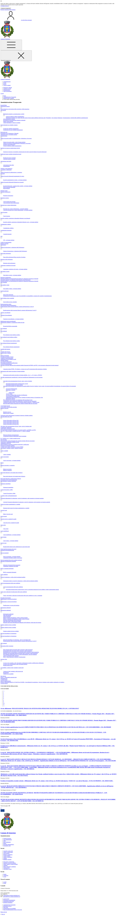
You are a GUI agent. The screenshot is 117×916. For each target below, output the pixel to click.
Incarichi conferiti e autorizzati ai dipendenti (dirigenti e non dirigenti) (15, 218)
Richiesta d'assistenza (7, 902)
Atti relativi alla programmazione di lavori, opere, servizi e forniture (17, 381)
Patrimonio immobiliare (6, 483)
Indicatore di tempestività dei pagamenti (11, 565)
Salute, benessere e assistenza (9, 866)
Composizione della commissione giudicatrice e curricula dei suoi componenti (19, 401)
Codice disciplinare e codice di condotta (11, 122)
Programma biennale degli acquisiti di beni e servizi (17, 383)
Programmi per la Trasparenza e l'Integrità (9, 133)
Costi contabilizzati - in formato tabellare (12, 534)
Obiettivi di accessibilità (8, 673)
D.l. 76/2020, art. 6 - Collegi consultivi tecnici (10, 438)
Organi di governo (7, 838)
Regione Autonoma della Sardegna (8, 9)
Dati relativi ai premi (5, 271)
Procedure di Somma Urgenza (7, 356)
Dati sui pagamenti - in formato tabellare (11, 556)
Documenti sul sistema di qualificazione (9, 362)
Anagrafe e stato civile (8, 851)
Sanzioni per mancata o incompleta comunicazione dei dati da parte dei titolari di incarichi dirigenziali (24, 151)
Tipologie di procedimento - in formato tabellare (13, 319)
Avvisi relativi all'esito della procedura (9, 407)
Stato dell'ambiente (7, 615)
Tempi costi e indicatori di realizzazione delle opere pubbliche (14, 591)
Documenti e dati (7, 845)
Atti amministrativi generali (9, 119)
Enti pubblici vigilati (5, 285)
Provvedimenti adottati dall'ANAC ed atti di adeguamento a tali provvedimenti (20, 654)
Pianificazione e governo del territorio (9, 599)
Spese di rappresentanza (6, 681)
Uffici (4, 840)
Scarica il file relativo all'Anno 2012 (11, 421)
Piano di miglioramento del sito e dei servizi (12, 909)
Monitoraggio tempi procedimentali (8, 321)
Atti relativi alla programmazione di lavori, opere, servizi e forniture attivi (16, 426)
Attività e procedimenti (5, 312)
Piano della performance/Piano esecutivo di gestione (14, 257)
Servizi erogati (4, 516)
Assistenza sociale (7, 88)
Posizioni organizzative (5, 191)
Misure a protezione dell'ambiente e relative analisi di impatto (16, 618)
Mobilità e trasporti (7, 859)
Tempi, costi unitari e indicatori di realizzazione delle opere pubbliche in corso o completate (22, 595)
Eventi (4, 883)
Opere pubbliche (4, 574)
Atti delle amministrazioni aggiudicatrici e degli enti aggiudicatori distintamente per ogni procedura (22, 377)
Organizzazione (4, 135)
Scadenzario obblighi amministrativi (11, 128)
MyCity (3, 914)
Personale (3, 173)
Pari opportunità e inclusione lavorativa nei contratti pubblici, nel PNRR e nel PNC (18, 430)
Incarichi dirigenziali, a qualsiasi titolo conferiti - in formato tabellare (17, 186)
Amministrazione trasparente (9, 904)
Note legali (5, 907)
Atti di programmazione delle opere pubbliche (10, 583)
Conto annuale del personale (9, 201)
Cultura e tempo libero (8, 852)
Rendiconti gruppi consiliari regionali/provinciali (11, 154)
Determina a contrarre (10, 390)
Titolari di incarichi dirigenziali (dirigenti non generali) (12, 182)
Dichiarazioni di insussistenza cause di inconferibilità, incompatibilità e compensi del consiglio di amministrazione (27, 295)
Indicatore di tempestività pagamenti (8, 561)
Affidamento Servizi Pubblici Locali (8, 359)
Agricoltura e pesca (7, 869)
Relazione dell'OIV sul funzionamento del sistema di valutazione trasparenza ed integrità (19, 278)
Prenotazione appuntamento (9, 900)
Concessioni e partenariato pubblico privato (10, 442)
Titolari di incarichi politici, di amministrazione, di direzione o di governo (16, 138)
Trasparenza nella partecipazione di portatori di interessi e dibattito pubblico (17, 415)
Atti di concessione (5, 456)
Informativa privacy (7, 906)
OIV (2, 236)
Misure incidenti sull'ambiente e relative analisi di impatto (15, 617)
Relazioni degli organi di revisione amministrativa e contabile (16, 508)
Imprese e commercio (7, 854)
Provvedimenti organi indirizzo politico (9, 337)
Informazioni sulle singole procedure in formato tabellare (13, 371)
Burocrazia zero (4, 132)
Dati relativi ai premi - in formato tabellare (12, 275)
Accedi (2, 93)
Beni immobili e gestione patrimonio (8, 481)
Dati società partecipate (8, 294)
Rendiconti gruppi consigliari (9, 157)
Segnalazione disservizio (8, 901)
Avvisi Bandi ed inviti (5, 405)
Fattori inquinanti (7, 616)
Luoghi (4, 882)
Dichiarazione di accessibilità (9, 908)
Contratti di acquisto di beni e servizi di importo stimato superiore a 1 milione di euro (21, 402)
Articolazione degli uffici (6, 161)
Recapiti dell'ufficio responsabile (10, 326)
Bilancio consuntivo (7, 470)
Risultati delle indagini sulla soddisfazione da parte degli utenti (16, 546)
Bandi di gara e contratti (9, 98)
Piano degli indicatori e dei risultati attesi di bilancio (11, 472)
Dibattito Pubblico (4, 360)
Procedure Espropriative (6, 597)
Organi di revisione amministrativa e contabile (10, 504)
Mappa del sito (4, 912)
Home (4, 95)
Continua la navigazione (5, 8)
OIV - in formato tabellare (8, 240)
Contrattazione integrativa (6, 230)
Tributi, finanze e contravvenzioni (10, 864)
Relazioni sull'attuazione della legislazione (12, 620)
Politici (4, 843)
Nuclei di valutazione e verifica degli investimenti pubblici (13, 577)
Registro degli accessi (7, 665)
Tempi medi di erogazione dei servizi (8, 549)
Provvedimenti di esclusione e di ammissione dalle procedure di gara (17, 399)
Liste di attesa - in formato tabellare (10, 540)
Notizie (4, 874)
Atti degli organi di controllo (9, 159)
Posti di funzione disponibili (9, 187)
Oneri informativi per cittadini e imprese (9, 125)
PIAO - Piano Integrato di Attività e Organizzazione (14, 657)
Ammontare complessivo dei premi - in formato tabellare (15, 269)
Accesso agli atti (4, 683)
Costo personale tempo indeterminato (11, 202)
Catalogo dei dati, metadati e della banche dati (13, 671)
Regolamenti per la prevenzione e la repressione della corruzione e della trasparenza (21, 652)
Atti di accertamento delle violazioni (11, 655)
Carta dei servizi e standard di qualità (8, 519)
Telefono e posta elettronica (6, 168)
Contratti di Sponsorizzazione (7, 358)
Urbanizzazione (6, 90)
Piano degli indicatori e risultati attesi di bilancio (11, 478)
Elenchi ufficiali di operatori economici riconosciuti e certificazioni (15, 444)
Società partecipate (5, 291)
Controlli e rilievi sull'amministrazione (9, 495)
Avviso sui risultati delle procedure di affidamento (16, 395)
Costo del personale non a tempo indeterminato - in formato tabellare (17, 210)
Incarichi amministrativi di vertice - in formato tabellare (15, 180)
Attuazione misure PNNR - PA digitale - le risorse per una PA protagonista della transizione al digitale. (25, 369)
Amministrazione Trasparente (10, 97)
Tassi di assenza (4, 212)
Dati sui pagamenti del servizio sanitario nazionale (11, 560)
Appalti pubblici (6, 855)
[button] (7, 81)
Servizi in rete (3, 543)
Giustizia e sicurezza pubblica (9, 863)
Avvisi (4, 876)
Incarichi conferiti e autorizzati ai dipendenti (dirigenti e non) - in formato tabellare (20, 222)
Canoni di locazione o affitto (7, 489)
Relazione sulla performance (7, 259)
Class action (3, 525)
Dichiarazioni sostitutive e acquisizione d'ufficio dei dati (12, 322)
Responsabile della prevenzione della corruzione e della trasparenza (17, 650)
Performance (3, 244)
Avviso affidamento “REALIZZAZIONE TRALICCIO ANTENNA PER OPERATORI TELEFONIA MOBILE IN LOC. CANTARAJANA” (40, 708)
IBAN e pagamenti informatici (7, 568)
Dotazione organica (5, 197)
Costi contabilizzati (5, 531)
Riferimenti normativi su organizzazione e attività (13, 114)
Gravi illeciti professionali (6, 361)
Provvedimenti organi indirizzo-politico (11, 334)
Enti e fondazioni (7, 842)
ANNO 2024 (11, 392)
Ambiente (5, 865)
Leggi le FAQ (6, 898)
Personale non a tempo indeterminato (8, 205)
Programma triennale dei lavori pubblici (14, 384)
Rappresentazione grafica (6, 304)
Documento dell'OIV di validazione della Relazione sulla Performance (16, 279)
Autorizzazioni (6, 867)
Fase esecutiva (4, 439)
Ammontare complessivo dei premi (8, 265)
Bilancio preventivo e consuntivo (8, 465)
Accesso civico (4, 659)
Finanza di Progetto (5, 355)
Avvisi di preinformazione (11, 388)
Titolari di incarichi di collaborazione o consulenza (11, 172)
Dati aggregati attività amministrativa (8, 305)
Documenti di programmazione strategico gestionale (14, 120)
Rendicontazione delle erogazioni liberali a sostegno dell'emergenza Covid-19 (17, 306)
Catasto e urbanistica (7, 857)
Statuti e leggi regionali (8, 121)
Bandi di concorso (4, 243)
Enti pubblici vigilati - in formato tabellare (12, 288)
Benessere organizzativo (6, 277)
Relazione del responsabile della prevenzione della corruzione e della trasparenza (20, 653)
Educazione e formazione (8, 861)
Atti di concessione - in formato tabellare (12, 460)
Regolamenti (6, 672)
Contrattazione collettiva (6, 224)
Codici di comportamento (6, 242)
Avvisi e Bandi (9, 393)
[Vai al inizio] (1, 808)
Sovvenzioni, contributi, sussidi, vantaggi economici (12, 448)
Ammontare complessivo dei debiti (10, 566)
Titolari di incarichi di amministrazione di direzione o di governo (17, 143)
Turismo (5, 858)
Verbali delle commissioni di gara (8, 428)
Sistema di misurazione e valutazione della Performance (12, 247)
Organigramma (6, 166)
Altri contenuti (4, 643)
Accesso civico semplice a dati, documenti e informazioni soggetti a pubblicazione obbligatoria (23, 663)
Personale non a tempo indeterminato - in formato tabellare (15, 208)
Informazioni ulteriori (10, 398)
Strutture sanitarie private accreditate (8, 624)
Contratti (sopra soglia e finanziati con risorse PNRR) (12, 447)
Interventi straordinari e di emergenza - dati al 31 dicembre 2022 (17, 639)
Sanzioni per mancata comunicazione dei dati (10, 148)
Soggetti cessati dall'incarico (9, 144)
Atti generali (3, 110)
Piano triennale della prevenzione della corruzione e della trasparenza (18, 649)
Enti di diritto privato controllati (7, 298)
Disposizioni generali (5, 106)
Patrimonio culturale (7, 87)
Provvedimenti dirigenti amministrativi (9, 343)
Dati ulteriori (3, 676)
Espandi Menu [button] (4, 105)
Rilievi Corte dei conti (8, 514)
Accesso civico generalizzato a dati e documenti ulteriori (15, 664)
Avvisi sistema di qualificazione (12, 396)
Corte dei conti (4, 510)
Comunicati (5, 875)
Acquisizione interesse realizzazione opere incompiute (14, 436)
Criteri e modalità (4, 450)
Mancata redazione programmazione (11, 434)
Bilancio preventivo (7, 469)
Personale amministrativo (8, 844)
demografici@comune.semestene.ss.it (12, 895)
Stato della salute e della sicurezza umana (12, 621)
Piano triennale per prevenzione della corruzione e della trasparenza (15, 109)
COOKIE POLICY (5, 6)
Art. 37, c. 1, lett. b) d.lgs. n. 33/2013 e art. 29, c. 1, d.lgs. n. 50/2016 (15, 431)
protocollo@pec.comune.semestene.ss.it (11, 896)
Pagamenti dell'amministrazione (7, 550)
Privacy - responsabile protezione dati (9, 677)
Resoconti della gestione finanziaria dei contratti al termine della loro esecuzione (20, 403)
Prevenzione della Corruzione (7, 646)
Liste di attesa (3, 537)
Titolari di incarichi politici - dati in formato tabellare (14, 142)
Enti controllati (4, 282)
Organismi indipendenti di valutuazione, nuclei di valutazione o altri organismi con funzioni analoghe (22, 498)
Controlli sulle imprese (5, 349)
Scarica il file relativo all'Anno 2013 (11, 422)
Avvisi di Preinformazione (6, 364)
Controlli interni (4, 679)
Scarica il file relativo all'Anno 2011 (11, 420)
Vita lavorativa (6, 853)
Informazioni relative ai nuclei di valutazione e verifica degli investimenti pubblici (20, 580)
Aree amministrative (7, 839)
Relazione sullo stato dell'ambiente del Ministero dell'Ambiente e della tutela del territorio (22, 622)
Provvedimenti (4, 328)
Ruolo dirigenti (6, 188)
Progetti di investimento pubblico (8, 445)
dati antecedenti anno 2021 (6, 416)
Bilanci (2, 462)
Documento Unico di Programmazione (9, 479)
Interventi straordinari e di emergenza (8, 633)
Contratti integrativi (7, 234)
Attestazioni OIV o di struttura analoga (9, 134)
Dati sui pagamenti (5, 552)
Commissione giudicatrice (6, 427)
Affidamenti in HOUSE (6, 443)
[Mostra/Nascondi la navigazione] (11, 45)
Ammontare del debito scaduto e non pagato (12, 557)
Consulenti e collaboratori (6, 169)
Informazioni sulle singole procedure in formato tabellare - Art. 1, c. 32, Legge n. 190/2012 (22, 375)
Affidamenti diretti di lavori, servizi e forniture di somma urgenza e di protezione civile (24, 397)
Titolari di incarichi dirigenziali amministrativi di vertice (12, 176)
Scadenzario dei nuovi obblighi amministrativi (13, 129)
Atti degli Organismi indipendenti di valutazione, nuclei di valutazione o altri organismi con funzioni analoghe (26, 502)
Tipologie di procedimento (6, 315)
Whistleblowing (4, 678)
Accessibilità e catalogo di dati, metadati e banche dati (12, 667)
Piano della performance (6, 253)
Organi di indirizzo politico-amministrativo (15, 116)
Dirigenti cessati (4, 190)
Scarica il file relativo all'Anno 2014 (11, 424)
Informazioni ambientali (6, 607)
